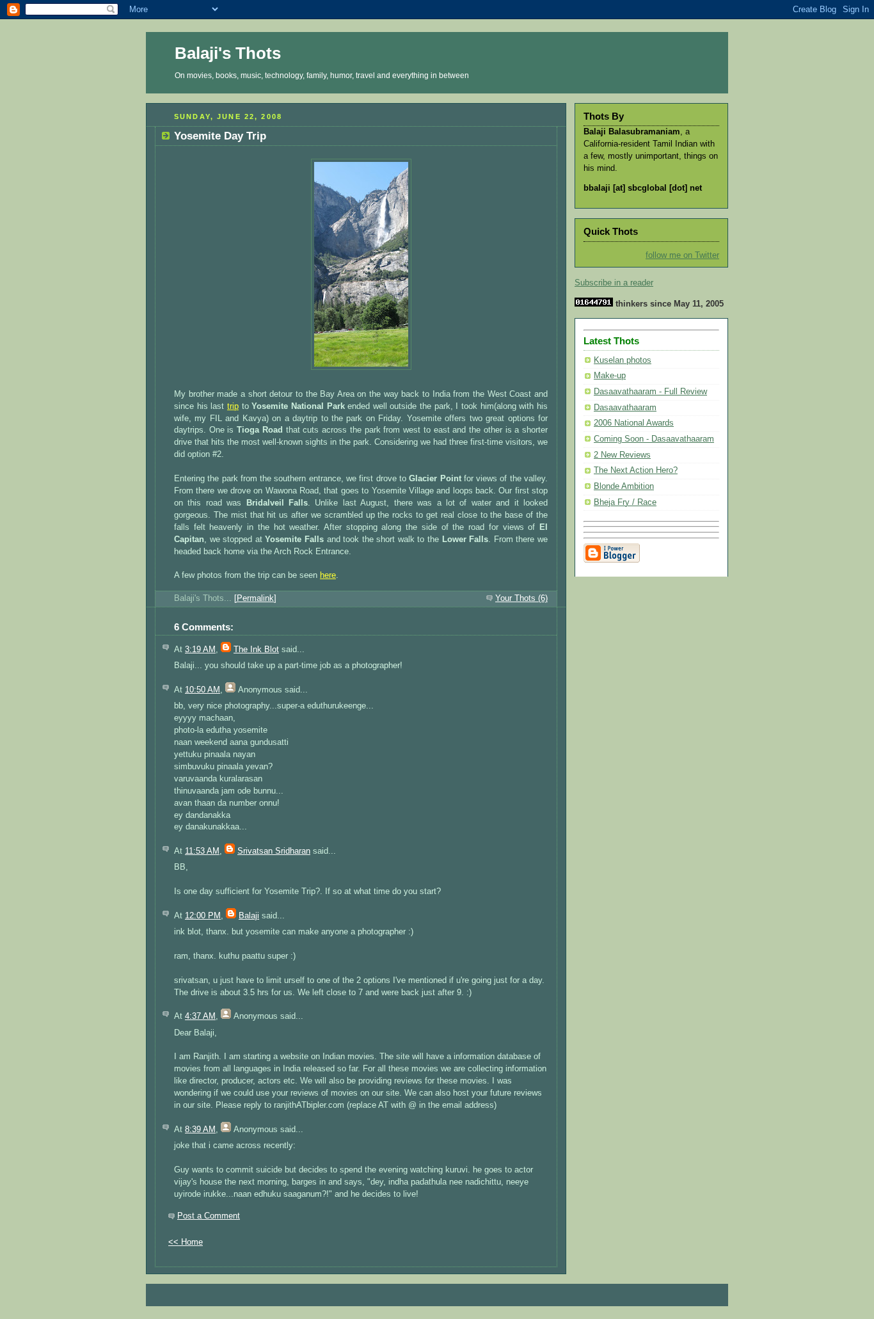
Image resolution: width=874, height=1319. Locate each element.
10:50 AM (202, 689)
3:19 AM (200, 649)
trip (233, 406)
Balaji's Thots (228, 53)
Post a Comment (208, 1215)
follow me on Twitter (682, 255)
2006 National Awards (634, 423)
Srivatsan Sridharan (273, 851)
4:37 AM (200, 1016)
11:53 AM (202, 851)
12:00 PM (203, 915)
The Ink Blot (256, 649)
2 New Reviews (622, 455)
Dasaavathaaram (625, 407)
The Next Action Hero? (636, 470)
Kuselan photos (622, 360)
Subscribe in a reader (614, 282)
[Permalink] (255, 598)
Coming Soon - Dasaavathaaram (654, 439)
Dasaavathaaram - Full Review (650, 391)
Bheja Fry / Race (625, 502)
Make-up (610, 375)
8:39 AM (200, 1129)
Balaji (249, 915)
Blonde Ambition (624, 486)
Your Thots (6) (521, 598)
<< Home (185, 1242)
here (328, 575)
